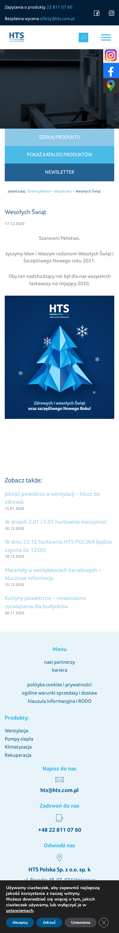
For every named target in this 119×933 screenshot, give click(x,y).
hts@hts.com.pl (59, 790)
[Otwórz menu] (106, 37)
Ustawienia (80, 922)
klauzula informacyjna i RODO (59, 701)
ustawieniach (19, 911)
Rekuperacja (18, 755)
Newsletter (59, 172)
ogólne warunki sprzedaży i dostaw (59, 693)
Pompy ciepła (19, 739)
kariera (59, 670)
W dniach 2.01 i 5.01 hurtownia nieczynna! (55, 521)
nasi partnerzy (59, 662)
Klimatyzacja (18, 747)
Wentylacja (16, 731)
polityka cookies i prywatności (59, 684)
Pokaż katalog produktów (59, 154)
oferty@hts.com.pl (57, 18)
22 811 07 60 (59, 7)
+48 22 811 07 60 (59, 830)
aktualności (63, 191)
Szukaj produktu (59, 137)
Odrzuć (49, 922)
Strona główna (38, 191)
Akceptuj (20, 922)
